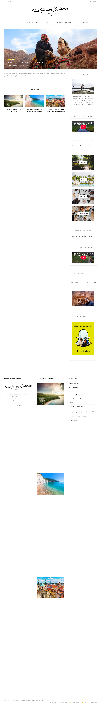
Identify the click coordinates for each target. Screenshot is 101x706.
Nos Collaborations (73, 387)
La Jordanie (11, 59)
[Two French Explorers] (50, 12)
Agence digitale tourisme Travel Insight (32, 700)
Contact (71, 402)
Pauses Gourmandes (65, 22)
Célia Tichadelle (13, 65)
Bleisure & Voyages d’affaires (76, 398)
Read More (83, 107)
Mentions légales (73, 420)
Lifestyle (48, 22)
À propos (84, 22)
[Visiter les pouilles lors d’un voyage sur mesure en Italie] (34, 101)
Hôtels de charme (30, 22)
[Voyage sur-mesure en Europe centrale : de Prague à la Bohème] (55, 101)
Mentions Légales (73, 394)
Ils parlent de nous (73, 391)
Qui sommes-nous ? (74, 383)
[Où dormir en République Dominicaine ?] (13, 101)
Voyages (13, 22)
